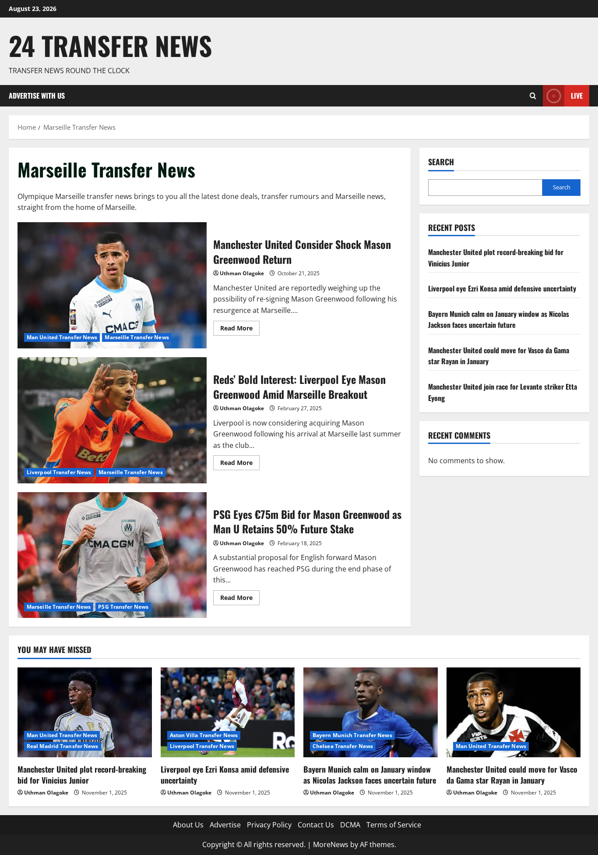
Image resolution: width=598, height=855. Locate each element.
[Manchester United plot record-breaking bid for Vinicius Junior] (85, 712)
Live (577, 95)
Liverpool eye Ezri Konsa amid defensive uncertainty (502, 289)
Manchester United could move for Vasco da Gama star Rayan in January (512, 774)
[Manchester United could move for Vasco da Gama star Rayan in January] (514, 712)
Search (441, 161)
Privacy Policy (269, 825)
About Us (188, 825)
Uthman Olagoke (242, 273)
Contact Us (316, 825)
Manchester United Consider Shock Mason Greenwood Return (112, 285)
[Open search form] (533, 95)
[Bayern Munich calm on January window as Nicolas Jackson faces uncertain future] (370, 712)
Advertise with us (37, 95)
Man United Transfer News (62, 337)
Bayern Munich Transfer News (352, 735)
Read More (240, 329)
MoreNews (330, 844)
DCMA (350, 825)
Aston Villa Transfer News (204, 735)
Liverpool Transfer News (59, 472)
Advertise (225, 825)
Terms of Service (393, 825)
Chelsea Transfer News (343, 746)
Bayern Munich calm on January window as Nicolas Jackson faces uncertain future (498, 319)
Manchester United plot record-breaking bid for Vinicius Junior (82, 774)
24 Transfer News (110, 45)
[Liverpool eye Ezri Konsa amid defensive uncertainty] (228, 712)
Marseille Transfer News (137, 337)
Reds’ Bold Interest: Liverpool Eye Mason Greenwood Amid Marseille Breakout (112, 420)
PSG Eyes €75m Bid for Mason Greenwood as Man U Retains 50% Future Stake (112, 555)
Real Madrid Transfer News (62, 746)
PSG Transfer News (123, 606)
